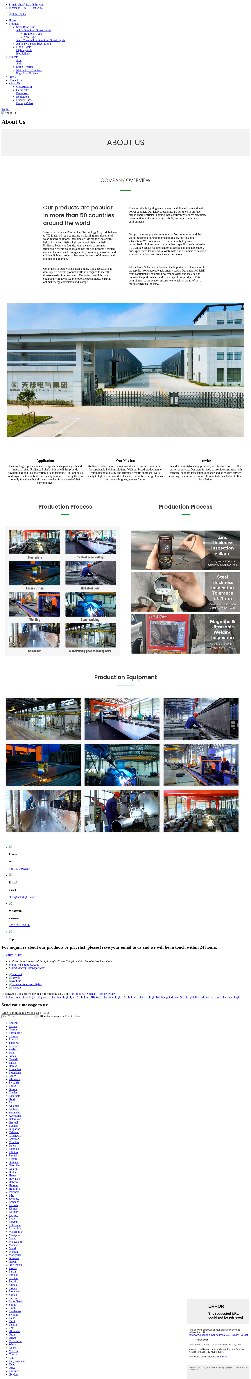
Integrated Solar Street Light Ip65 (56, 997)
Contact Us (15, 80)
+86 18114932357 (19, 868)
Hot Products (77, 993)
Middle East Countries (29, 70)
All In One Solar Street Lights (33, 30)
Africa (20, 63)
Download (22, 93)
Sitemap (91, 993)
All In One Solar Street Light (18, 997)
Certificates (22, 90)
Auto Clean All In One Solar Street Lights (40, 40)
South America (24, 66)
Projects (13, 56)
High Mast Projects (27, 73)
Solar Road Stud (25, 27)
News (12, 76)
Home (12, 20)
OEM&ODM (24, 86)
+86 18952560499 (19, 925)
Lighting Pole (24, 50)
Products (14, 23)
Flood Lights (23, 46)
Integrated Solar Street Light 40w (180, 997)
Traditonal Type (33, 33)
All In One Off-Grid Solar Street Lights (99, 997)
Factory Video (24, 103)
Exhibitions (22, 96)
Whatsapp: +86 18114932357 (26, 7)
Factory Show (24, 100)
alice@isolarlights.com (22, 897)
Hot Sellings (23, 53)
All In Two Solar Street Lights (33, 43)
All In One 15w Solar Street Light (220, 997)
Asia (18, 60)
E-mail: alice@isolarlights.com (26, 4)
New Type (30, 36)
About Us (14, 83)
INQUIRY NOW (11, 955)
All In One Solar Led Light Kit (142, 997)
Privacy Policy (107, 993)
